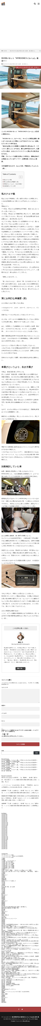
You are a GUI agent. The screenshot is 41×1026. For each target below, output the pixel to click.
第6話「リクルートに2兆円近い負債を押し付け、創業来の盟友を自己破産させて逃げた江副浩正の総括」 (20, 967)
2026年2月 (4, 820)
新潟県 (3, 905)
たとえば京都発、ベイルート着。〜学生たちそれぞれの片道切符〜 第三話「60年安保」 (20, 767)
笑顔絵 (3, 923)
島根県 (3, 897)
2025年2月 (4, 834)
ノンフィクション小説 (7, 857)
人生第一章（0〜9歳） (7, 862)
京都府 (3, 859)
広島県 (3, 899)
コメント (4, 687)
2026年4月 (4, 818)
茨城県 (3, 988)
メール (3, 713)
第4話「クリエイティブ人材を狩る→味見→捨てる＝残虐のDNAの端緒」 (19, 960)
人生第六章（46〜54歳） (8, 866)
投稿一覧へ (20, 668)
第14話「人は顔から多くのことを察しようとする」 (15, 939)
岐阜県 (3, 894)
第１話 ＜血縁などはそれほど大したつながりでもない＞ (16, 948)
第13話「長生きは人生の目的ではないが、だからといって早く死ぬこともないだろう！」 (20, 935)
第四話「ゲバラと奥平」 (8, 985)
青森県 (3, 995)
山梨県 (3, 892)
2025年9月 (4, 826)
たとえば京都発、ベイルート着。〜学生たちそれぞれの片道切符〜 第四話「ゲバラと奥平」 (20, 765)
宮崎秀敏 (34, 805)
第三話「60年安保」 (6, 981)
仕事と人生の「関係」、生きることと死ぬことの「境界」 (17, 870)
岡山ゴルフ (4, 895)
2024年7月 (4, 841)
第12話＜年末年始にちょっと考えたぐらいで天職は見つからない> (19, 932)
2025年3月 (4, 833)
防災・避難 (4, 994)
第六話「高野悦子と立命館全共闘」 (11, 984)
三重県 (3, 858)
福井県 (3, 919)
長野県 (3, 992)
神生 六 (26, 787)
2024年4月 (4, 845)
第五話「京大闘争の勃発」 (8, 983)
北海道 (3, 877)
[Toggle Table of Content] (20, 177)
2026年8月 (4, 814)
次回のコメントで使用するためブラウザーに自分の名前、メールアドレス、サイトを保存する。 (20, 731)
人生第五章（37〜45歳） (8, 865)
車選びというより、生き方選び (13, 184)
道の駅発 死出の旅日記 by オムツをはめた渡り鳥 (25, 1017)
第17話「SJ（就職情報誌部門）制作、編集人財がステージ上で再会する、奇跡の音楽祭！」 (20, 946)
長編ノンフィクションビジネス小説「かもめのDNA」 (15, 991)
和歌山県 (3, 878)
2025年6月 (4, 830)
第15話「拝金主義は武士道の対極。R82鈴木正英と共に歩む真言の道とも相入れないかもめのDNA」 (19, 941)
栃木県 (3, 910)
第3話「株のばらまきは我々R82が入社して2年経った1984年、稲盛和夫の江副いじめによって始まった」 (20, 956)
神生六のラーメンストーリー (9, 918)
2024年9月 (4, 840)
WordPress (26, 1021)
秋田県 (3, 922)
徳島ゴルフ (4, 901)
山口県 (3, 890)
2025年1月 (4, 835)
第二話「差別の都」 (6, 982)
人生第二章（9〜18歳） (7, 864)
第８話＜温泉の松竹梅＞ (8, 976)
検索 (2, 750)
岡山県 (3, 896)
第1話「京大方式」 (6, 951)
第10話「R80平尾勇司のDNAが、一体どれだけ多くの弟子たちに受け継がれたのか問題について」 (20, 925)
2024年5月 (4, 844)
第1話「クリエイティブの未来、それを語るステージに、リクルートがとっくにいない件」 (20, 949)
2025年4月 (4, 832)
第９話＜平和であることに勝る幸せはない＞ (13, 980)
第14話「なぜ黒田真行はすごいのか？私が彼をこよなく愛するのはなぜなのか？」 (20, 938)
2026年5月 (4, 817)
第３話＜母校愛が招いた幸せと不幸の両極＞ (13, 958)
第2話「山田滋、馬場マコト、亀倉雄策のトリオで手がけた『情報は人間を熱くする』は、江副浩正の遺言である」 (20, 953)
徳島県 (3, 902)
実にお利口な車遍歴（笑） (11, 182)
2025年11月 (4, 824)
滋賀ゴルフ (4, 911)
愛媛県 (3, 903)
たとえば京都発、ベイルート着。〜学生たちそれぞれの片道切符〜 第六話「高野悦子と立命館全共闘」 (20, 760)
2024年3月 (4, 846)
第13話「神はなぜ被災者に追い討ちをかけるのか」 (15, 934)
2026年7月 (4, 815)
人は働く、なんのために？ (8, 861)
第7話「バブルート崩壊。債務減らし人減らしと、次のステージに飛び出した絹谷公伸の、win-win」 (20, 971)
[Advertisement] (20, 26)
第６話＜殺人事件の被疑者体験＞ (10, 969)
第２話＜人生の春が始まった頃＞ (10, 955)
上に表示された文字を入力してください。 (12, 736)
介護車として (5, 869)
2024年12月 (4, 837)
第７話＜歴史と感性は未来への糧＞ (11, 972)
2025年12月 (4, 822)
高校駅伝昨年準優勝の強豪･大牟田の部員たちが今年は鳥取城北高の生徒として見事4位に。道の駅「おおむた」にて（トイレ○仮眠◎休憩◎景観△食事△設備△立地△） (20, 798)
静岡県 (3, 996)
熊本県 (3, 914)
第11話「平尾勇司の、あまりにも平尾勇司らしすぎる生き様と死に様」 (19, 928)
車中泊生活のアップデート (8, 989)
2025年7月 (4, 828)
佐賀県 (3, 873)
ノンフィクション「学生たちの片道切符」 (12, 856)
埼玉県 (3, 882)
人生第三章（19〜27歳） (8, 863)
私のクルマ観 (8, 179)
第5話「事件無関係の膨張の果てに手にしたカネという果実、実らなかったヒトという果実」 (20, 964)
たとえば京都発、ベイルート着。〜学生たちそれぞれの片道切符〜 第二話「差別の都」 (20, 770)
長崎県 (3, 990)
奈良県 (3, 885)
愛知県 (3, 904)
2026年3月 (4, 819)
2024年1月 (4, 848)
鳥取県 (3, 1001)
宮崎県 (3, 888)
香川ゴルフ (4, 997)
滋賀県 (3, 912)
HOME (5, 51)
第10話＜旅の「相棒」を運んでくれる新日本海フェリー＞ (17, 927)
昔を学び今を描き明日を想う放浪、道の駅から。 (23, 51)
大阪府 (3, 884)
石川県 (3, 916)
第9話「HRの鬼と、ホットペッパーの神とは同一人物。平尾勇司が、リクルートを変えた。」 (19, 978)
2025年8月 (4, 827)
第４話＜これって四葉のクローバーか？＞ (12, 962)
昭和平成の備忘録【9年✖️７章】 (10, 908)
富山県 (3, 889)
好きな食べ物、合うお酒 (8, 886)
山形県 (3, 891)
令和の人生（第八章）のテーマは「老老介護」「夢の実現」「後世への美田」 (20, 872)
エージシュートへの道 (7, 855)
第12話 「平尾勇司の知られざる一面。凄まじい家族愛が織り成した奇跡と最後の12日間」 (20, 931)
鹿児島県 (3, 1002)
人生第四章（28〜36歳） (8, 868)
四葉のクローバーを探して (8, 881)
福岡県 (3, 921)
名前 (3, 705)
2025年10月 (4, 825)
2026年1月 (4, 821)
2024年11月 (4, 838)
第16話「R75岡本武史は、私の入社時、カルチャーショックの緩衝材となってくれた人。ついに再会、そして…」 (19, 944)
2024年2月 (4, 847)
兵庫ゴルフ (4, 875)
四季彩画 (3, 879)
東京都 (3, 909)
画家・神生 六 (5, 915)
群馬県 (3, 987)
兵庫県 (3, 876)
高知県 (3, 1000)
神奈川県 (3, 917)
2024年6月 (4, 842)
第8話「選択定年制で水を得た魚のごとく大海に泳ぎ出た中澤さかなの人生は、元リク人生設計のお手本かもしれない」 (20, 974)
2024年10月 (4, 839)
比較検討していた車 (10, 186)
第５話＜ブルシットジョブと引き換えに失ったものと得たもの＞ (18, 965)
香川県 (3, 998)
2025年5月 (4, 831)
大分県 (3, 883)
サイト (3, 721)
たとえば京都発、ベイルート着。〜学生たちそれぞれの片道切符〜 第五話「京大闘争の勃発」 (20, 763)
